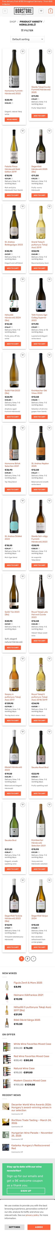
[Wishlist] (41, 11)
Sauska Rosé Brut (39, 767)
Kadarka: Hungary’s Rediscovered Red (30, 1147)
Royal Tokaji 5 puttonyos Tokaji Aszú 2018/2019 (39, 697)
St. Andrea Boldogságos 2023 (14, 243)
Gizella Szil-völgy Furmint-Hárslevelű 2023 (39, 539)
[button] (5, 11)
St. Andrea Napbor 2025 (40, 464)
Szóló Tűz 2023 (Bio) (12, 613)
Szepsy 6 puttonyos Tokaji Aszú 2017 (13, 697)
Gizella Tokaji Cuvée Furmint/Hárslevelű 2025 (40, 89)
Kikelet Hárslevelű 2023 (13, 768)
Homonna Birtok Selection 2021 (12, 464)
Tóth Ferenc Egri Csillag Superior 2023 (39, 317)
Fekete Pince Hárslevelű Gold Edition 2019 (12, 169)
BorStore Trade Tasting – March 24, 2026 (31, 1122)
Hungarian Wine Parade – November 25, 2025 (32, 1134)
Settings (14, 1227)
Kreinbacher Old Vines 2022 (39, 391)
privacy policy (32, 1215)
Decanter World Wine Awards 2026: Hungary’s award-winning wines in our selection (31, 1107)
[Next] (33, 958)
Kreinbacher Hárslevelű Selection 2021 (38, 843)
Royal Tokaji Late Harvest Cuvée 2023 (39, 614)
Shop (13, 21)
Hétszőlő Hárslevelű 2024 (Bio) (13, 317)
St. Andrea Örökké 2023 (13, 537)
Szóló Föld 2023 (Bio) (12, 391)
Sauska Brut (10, 840)
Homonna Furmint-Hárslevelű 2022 (14, 92)
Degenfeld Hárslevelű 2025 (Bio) (39, 169)
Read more (12, 119)
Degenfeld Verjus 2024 (39, 917)
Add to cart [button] (40, 116)
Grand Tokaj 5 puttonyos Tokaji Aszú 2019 (39, 244)
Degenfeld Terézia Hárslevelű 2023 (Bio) (13, 918)
